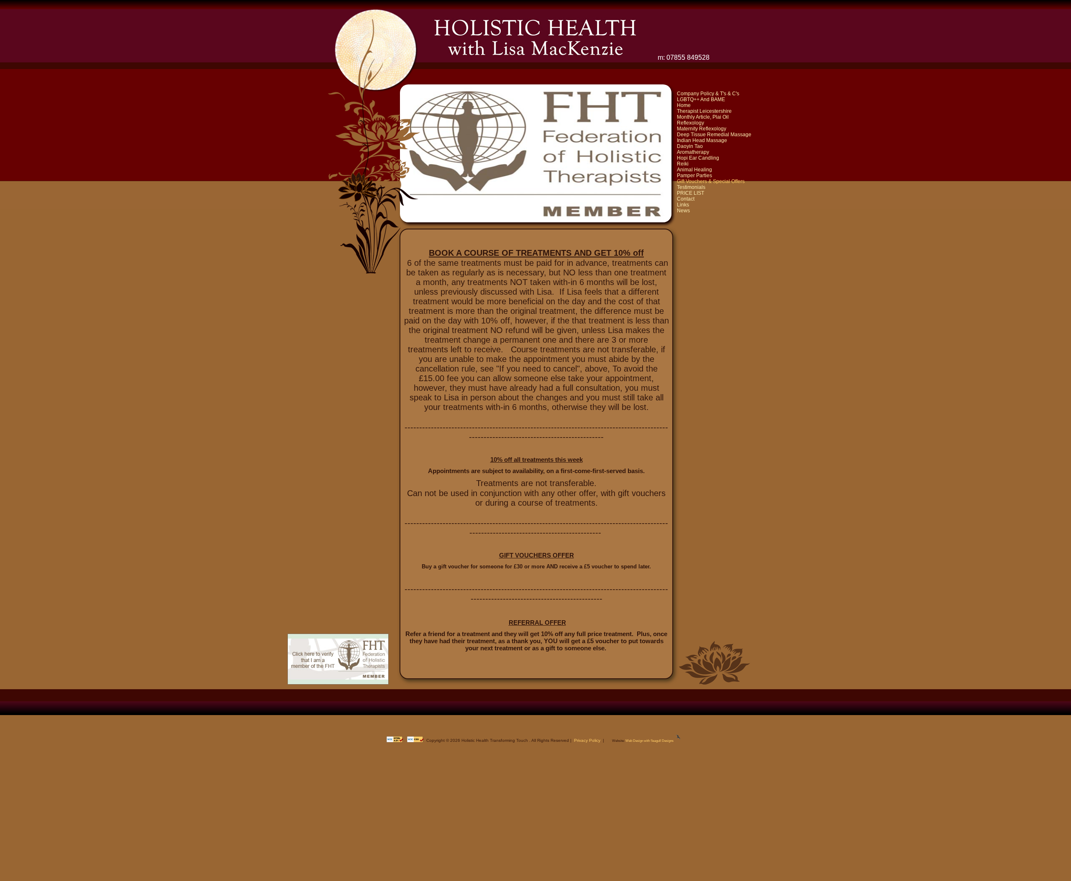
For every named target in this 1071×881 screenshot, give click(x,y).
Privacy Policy (587, 740)
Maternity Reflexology (701, 129)
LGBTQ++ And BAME (701, 99)
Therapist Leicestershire (704, 111)
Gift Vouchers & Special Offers (711, 181)
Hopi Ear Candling (698, 158)
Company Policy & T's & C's (708, 94)
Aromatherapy (693, 152)
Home (684, 105)
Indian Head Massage (702, 140)
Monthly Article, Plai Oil (703, 117)
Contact (685, 199)
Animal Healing (694, 170)
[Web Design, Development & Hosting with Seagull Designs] (677, 741)
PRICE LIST (690, 193)
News (683, 211)
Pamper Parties (694, 175)
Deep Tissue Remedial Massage (714, 134)
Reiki (683, 164)
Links (683, 205)
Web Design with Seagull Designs (649, 741)
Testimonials (691, 187)
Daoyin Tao (690, 146)
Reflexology (690, 123)
